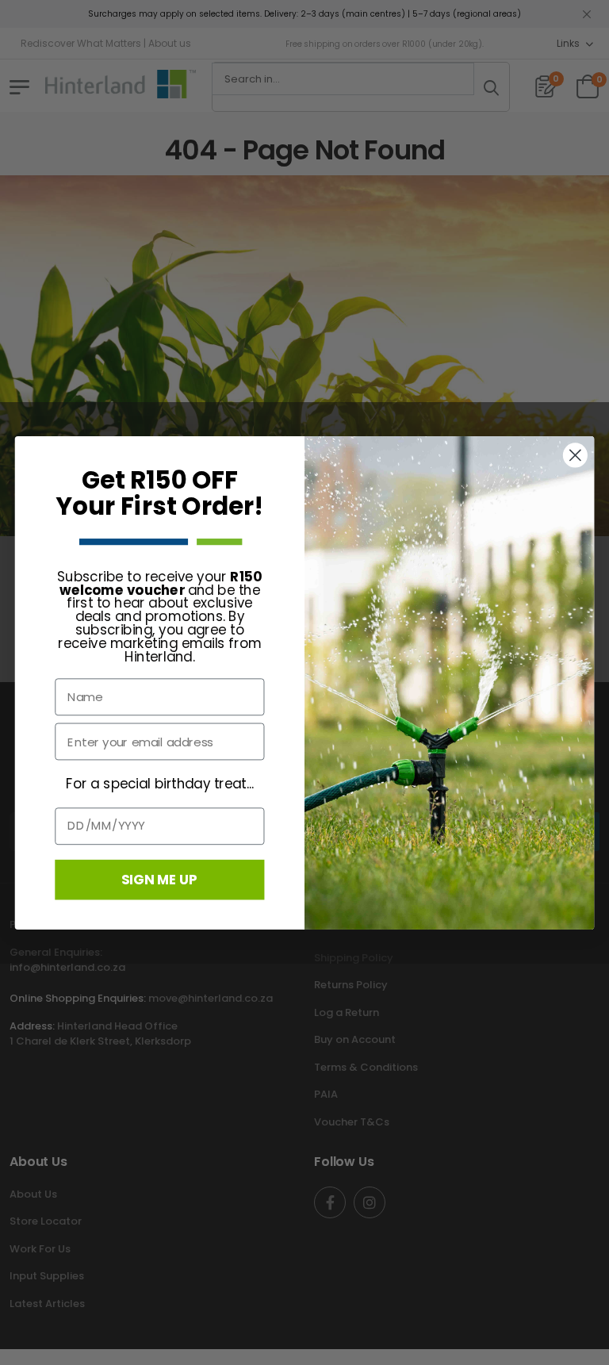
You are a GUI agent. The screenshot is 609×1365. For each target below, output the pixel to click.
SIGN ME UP (159, 878)
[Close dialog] (575, 455)
